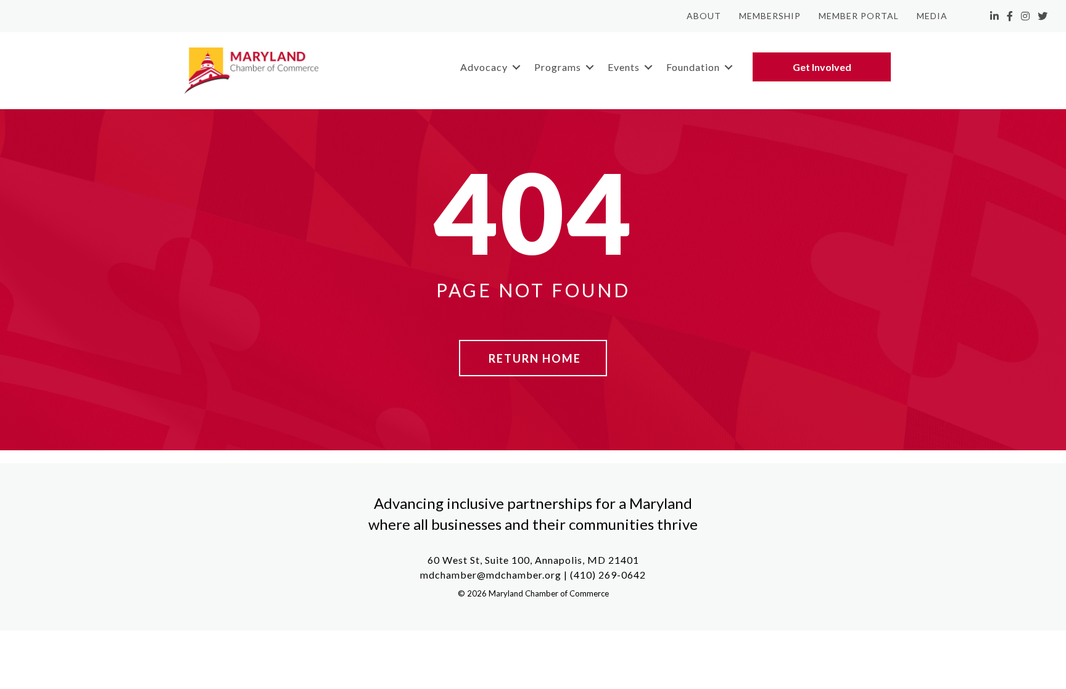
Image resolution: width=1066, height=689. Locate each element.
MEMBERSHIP (770, 15)
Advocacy (484, 67)
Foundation (693, 67)
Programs (557, 67)
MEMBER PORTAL (859, 15)
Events (624, 67)
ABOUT (704, 15)
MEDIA (932, 15)
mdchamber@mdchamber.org (490, 574)
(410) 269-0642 (608, 574)
